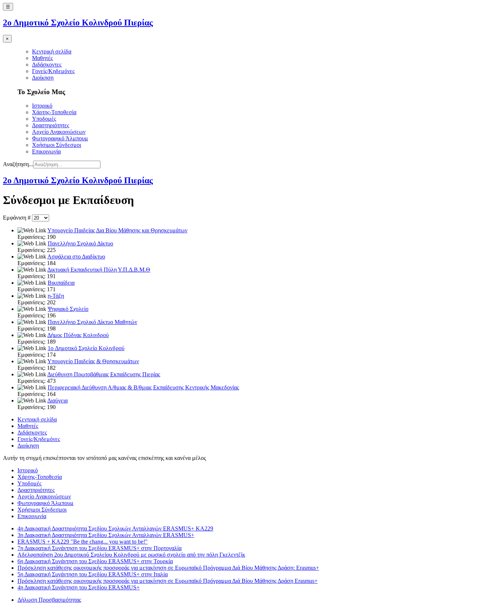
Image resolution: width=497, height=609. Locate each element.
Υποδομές (44, 119)
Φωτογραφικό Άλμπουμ (60, 138)
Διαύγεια (57, 400)
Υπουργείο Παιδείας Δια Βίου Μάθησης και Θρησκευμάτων (117, 230)
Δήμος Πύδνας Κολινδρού (78, 335)
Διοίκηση (42, 78)
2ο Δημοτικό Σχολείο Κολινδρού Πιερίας (78, 22)
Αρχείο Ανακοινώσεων (59, 132)
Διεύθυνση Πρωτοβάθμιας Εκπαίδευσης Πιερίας (103, 374)
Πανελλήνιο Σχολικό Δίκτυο (80, 243)
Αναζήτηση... (18, 164)
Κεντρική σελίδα (51, 51)
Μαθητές (42, 58)
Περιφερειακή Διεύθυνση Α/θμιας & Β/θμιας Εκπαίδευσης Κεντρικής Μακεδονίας (143, 387)
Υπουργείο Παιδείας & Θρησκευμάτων (93, 361)
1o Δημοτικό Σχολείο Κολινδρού (86, 348)
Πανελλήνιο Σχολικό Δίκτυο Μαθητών (92, 322)
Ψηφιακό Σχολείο (68, 309)
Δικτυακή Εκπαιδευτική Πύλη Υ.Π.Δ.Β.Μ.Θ (98, 270)
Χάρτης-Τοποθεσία (54, 112)
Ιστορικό (42, 106)
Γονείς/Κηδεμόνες (53, 71)
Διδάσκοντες (46, 64)
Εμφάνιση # (17, 218)
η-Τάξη (56, 296)
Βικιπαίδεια (61, 283)
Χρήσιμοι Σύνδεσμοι (56, 145)
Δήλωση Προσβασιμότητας (49, 600)
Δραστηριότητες (50, 125)
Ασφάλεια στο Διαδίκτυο (76, 256)
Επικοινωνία (46, 151)
